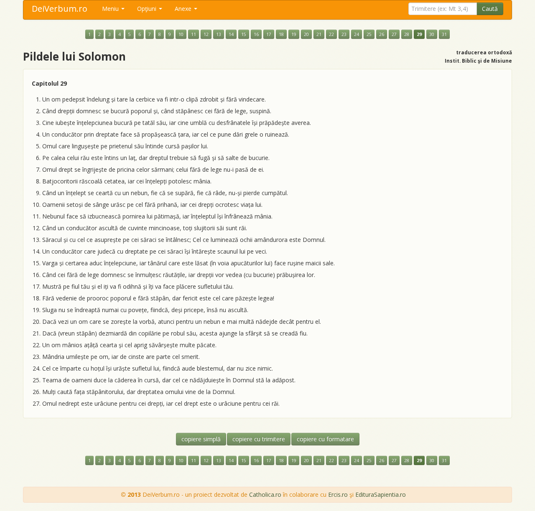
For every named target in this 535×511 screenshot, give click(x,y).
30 (431, 34)
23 (343, 34)
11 (193, 34)
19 (293, 34)
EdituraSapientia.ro (380, 494)
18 (281, 34)
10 (180, 34)
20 (306, 34)
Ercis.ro (338, 494)
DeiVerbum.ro (59, 8)
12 (206, 34)
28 (406, 34)
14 (231, 34)
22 (331, 34)
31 (444, 34)
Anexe (184, 9)
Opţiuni (147, 9)
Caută (490, 9)
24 (356, 34)
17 (268, 34)
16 (256, 34)
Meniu (111, 9)
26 (381, 34)
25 (369, 34)
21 (318, 34)
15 (243, 34)
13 (218, 34)
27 (394, 34)
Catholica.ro (265, 494)
